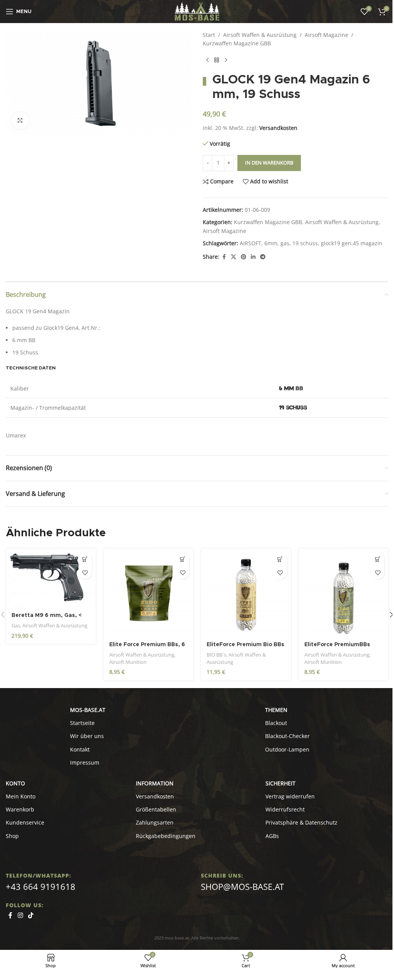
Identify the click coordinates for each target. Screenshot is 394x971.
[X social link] (234, 257)
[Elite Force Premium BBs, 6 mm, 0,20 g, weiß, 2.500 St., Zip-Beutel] (149, 593)
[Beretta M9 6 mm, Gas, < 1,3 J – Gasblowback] (51, 578)
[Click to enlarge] (20, 120)
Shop (12, 836)
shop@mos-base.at (242, 886)
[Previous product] (207, 60)
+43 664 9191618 (40, 886)
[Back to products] (216, 60)
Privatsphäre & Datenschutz (301, 822)
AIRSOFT (250, 243)
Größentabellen (156, 809)
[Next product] (225, 60)
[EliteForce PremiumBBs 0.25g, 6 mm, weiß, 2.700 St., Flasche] (344, 593)
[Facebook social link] (224, 257)
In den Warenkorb (269, 162)
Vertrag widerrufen (290, 796)
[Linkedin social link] (253, 257)
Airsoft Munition (128, 661)
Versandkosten (278, 127)
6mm (270, 243)
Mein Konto (20, 796)
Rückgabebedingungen (165, 836)
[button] (85, 559)
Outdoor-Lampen (287, 749)
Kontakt (80, 749)
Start (209, 34)
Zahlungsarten (155, 822)
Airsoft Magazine (326, 34)
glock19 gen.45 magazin (351, 243)
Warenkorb (20, 809)
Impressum (84, 762)
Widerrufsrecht (285, 809)
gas (284, 243)
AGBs (272, 836)
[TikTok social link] (30, 915)
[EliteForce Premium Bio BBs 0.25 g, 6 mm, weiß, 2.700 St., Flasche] (246, 593)
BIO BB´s (216, 654)
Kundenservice (25, 822)
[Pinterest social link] (244, 257)
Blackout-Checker (287, 736)
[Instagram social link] (20, 915)
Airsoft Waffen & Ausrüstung (260, 34)
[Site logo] (197, 11)
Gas (16, 625)
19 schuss (305, 243)
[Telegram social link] (263, 257)
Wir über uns (87, 736)
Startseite (82, 723)
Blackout (276, 723)
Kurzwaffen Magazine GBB (237, 43)
